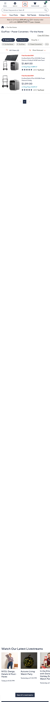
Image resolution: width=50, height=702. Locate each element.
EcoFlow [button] (22, 44)
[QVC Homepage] (3, 27)
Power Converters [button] (36, 44)
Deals (4, 15)
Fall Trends (31, 15)
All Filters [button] (14, 50)
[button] (5, 5)
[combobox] (22, 10)
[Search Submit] (46, 10)
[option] (25, 21)
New (23, 15)
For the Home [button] (8, 44)
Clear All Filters (43, 35)
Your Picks (13, 15)
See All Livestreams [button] (25, 695)
